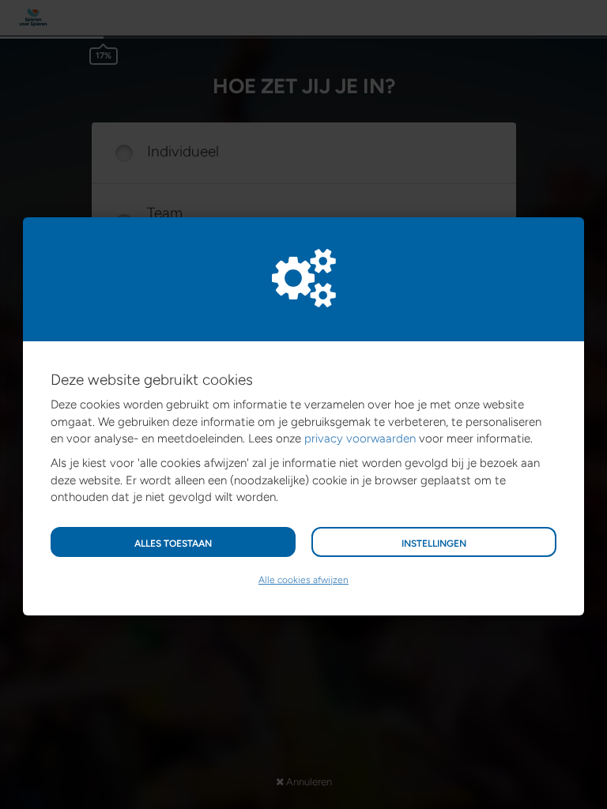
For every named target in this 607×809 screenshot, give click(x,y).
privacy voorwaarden (360, 438)
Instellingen (434, 543)
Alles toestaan (173, 543)
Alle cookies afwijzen (303, 579)
